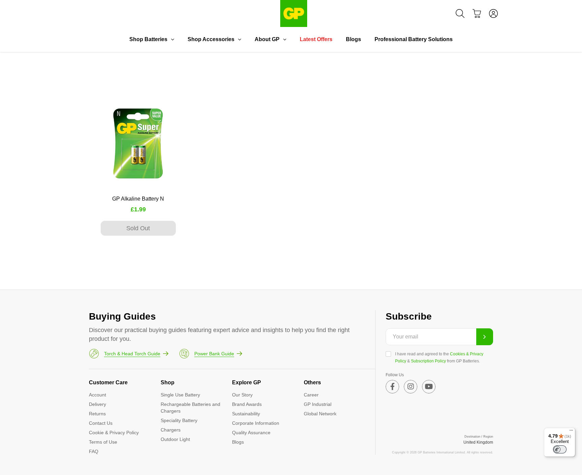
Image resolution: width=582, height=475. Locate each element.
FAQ (93, 451)
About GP (267, 39)
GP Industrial (317, 404)
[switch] (560, 449)
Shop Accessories (211, 39)
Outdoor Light (175, 439)
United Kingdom (478, 442)
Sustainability (246, 413)
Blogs (353, 39)
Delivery (97, 404)
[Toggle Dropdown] (172, 39)
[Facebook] (392, 386)
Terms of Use (103, 442)
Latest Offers (316, 39)
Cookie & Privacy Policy (114, 432)
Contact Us (100, 423)
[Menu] (571, 432)
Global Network (320, 413)
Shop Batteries (148, 39)
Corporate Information (255, 423)
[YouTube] (428, 386)
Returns (97, 413)
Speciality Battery (179, 420)
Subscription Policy (428, 361)
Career (311, 394)
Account (97, 394)
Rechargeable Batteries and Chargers (190, 408)
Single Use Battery (180, 394)
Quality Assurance (251, 432)
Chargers (171, 430)
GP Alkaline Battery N (138, 199)
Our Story (242, 394)
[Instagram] (410, 386)
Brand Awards (247, 404)
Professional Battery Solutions (414, 39)
